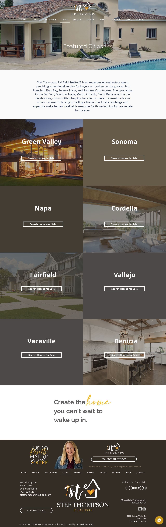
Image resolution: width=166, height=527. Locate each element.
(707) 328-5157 (28, 491)
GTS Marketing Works (85, 524)
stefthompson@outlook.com (35, 494)
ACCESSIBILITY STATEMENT (133, 499)
